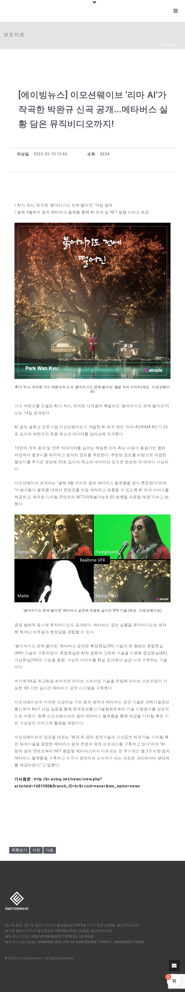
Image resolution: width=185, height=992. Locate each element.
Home (160, 44)
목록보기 (19, 850)
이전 (36, 850)
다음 (49, 850)
